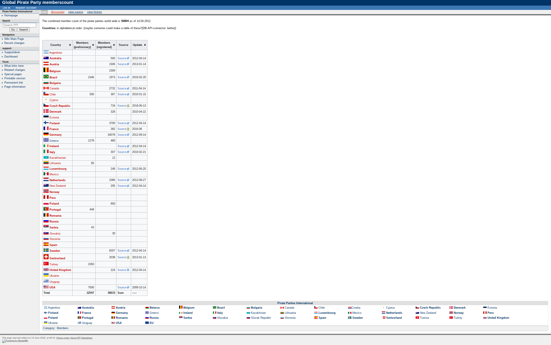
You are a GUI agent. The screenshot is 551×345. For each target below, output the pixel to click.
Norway (54, 192)
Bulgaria (55, 83)
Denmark (55, 111)
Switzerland (57, 258)
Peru (53, 197)
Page (44, 12)
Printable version (14, 78)
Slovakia (55, 233)
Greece (54, 140)
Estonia (54, 117)
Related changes (14, 69)
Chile (53, 94)
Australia (55, 58)
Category (48, 328)
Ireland (54, 146)
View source (75, 12)
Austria (54, 64)
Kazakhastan (58, 157)
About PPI (75, 338)
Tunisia (424, 317)
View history (94, 12)
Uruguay (55, 281)
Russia (54, 221)
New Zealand (58, 185)
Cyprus (54, 100)
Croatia (355, 307)
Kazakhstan (258, 312)
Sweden (55, 250)
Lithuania (55, 163)
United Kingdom (60, 270)
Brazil (53, 77)
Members (62, 328)
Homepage (11, 15)
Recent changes (14, 43)
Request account (26, 7)
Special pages (13, 74)
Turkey (54, 264)
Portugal (55, 209)
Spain (53, 245)
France (54, 129)
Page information (14, 86)
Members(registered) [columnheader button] (104, 45)
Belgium (55, 71)
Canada (54, 88)
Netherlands (57, 180)
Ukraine (54, 275)
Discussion (57, 12)
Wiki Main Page (14, 38)
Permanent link (13, 82)
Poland (54, 203)
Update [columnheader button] (137, 45)
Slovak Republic (261, 317)
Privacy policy (63, 338)
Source (122, 58)
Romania (55, 215)
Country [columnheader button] (55, 45)
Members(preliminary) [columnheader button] (82, 45)
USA (52, 287)
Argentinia (55, 52)
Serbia (54, 227)
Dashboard (11, 56)
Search (6, 20)
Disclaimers (86, 338)
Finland (55, 123)
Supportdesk (12, 52)
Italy (52, 152)
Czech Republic (60, 105)
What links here (14, 65)
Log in (6, 7)
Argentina (54, 307)
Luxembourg (58, 168)
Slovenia (55, 239)
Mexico (54, 174)
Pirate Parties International (295, 303)
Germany (56, 134)
